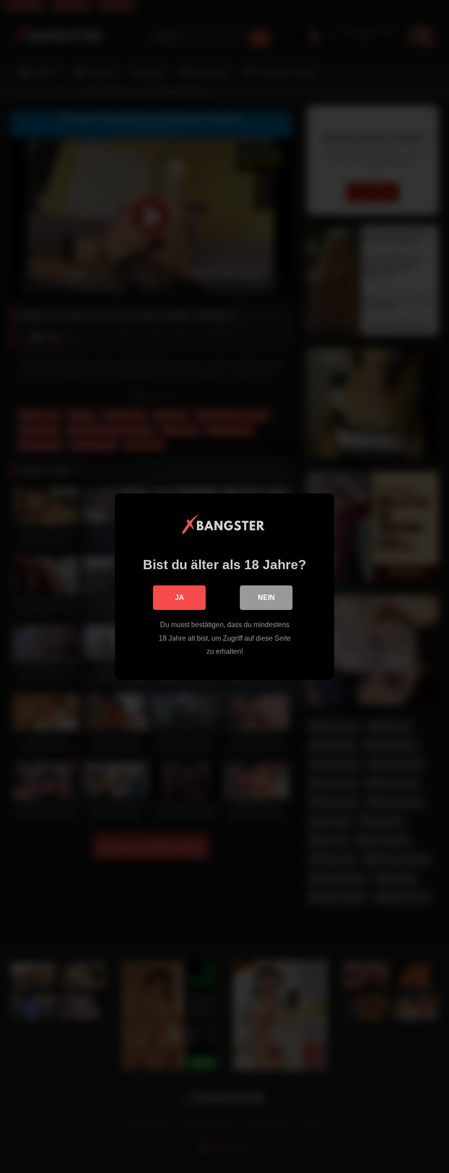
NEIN (266, 597)
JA (179, 597)
